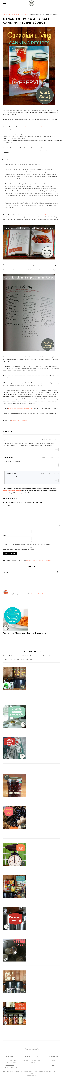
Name (5, 529)
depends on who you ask (48, 214)
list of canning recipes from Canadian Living (21, 408)
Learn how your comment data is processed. (39, 560)
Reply (55, 449)
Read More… (41, 594)
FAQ (53, 1065)
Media (53, 1062)
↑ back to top (31, 1049)
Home (5, 14)
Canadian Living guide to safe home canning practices (40, 127)
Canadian (14, 420)
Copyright (10, 1065)
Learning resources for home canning (18, 14)
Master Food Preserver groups (12, 490)
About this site (10, 1060)
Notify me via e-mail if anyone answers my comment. (18, 549)
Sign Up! (25, 1060)
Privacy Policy (10, 1062)
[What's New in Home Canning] (15, 630)
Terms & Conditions (10, 1067)
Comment (6, 505)
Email (5, 535)
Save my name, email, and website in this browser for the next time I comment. (28, 544)
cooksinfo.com (33, 594)
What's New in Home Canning (25, 633)
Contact (53, 1060)
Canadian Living (22, 420)
